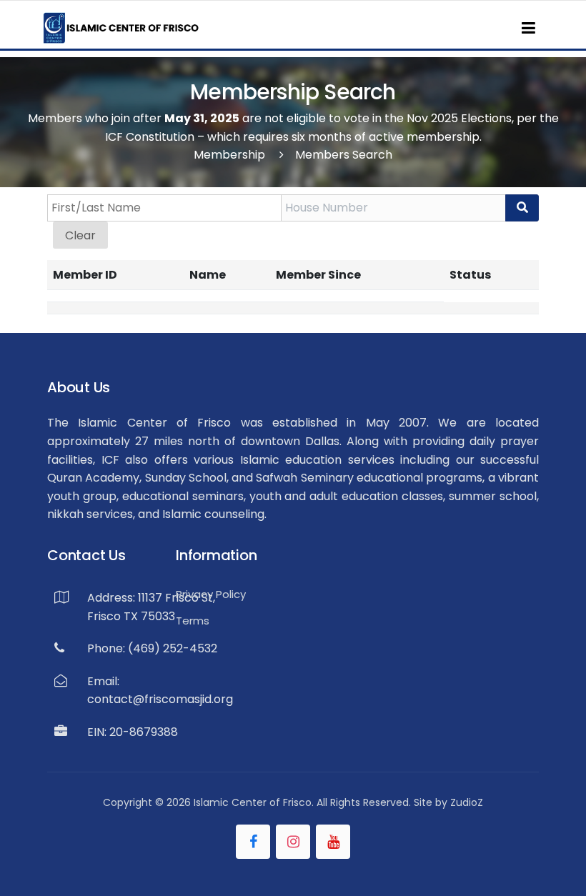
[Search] (522, 207)
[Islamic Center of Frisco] (121, 28)
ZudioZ (466, 802)
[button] (528, 28)
